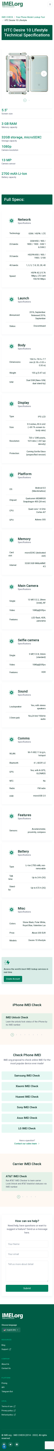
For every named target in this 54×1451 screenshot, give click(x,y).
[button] (44, 74)
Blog (3, 1345)
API (3, 1387)
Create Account (13, 979)
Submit (27, 1288)
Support (5, 1349)
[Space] (13, 1315)
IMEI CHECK (7, 17)
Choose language (9, 1325)
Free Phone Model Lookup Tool (30, 17)
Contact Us (6, 1368)
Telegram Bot (7, 1391)
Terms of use (7, 1406)
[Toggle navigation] (50, 4)
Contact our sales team (25, 1143)
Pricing (4, 1383)
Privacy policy (7, 1411)
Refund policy (7, 1415)
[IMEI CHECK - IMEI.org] (13, 4)
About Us (5, 1364)
